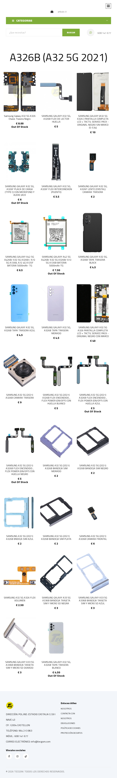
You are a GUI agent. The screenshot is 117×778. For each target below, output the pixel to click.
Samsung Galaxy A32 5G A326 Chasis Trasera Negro (19, 117)
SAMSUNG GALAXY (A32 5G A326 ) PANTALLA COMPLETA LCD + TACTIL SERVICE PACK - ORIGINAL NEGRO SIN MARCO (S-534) (93, 122)
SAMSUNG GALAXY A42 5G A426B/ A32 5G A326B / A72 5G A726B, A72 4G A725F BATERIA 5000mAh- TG (19, 261)
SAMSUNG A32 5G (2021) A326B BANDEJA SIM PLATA (56, 537)
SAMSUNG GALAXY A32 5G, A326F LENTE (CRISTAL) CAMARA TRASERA (92, 189)
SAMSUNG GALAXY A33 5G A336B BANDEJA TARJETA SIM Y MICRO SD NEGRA (56, 600)
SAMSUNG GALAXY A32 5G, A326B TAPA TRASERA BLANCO (56, 665)
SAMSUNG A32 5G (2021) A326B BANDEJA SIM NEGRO (92, 467)
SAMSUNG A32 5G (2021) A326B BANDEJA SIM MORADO (56, 468)
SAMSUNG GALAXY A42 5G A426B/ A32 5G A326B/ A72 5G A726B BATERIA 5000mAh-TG (56, 261)
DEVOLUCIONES (68, 723)
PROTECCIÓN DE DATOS (71, 733)
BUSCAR (71, 32)
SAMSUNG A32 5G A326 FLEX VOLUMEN (19, 599)
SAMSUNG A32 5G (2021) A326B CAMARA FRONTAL (93, 537)
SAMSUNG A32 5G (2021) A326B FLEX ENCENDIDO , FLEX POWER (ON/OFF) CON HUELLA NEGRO (19, 469)
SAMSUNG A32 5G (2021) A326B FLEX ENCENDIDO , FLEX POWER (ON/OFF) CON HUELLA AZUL (93, 399)
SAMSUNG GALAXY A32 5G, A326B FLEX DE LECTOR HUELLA (56, 119)
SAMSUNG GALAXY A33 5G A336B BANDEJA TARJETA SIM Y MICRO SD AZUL (92, 600)
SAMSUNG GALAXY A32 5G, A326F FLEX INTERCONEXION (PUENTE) (56, 189)
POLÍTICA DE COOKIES (70, 728)
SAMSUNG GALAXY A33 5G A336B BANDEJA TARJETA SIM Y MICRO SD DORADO (19, 665)
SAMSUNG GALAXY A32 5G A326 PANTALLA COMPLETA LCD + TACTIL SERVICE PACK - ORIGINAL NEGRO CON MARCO (93, 331)
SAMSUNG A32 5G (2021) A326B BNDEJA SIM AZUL (19, 537)
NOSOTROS (66, 709)
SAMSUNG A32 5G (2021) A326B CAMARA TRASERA (20, 396)
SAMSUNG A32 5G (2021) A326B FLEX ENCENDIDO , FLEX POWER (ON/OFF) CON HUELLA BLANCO (56, 399)
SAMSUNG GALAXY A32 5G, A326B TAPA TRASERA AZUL (19, 328)
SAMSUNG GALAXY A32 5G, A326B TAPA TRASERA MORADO (56, 330)
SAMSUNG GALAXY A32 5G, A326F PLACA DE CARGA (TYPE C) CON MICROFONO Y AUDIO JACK (19, 190)
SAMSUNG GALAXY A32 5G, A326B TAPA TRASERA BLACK (92, 259)
